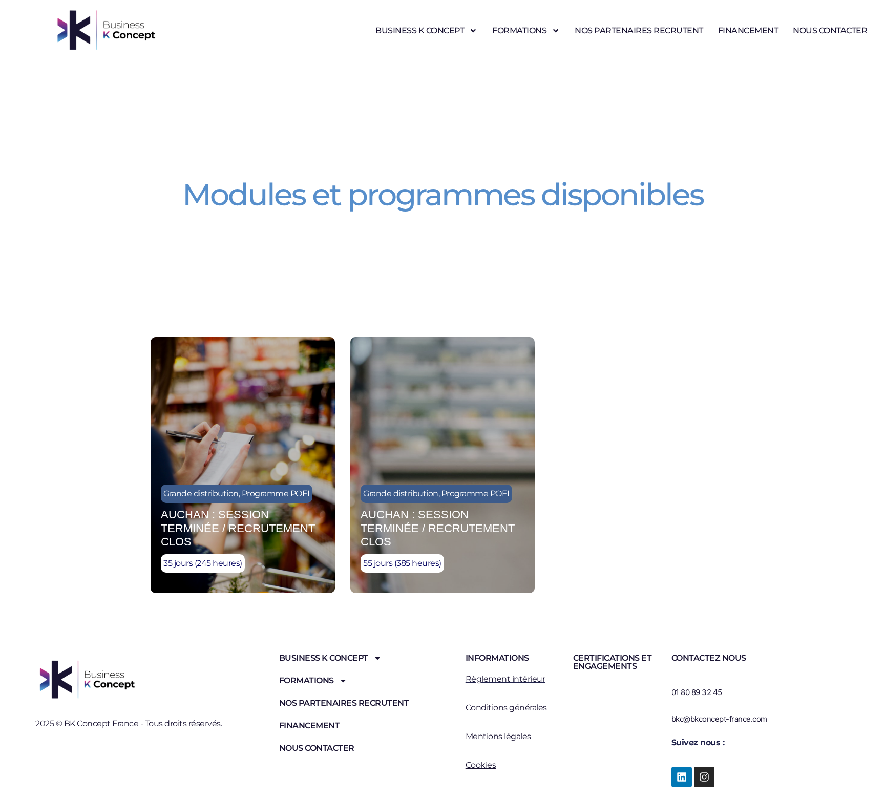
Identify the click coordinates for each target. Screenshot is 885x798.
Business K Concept (419, 30)
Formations (519, 30)
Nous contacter (830, 30)
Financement (748, 30)
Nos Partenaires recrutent (639, 30)
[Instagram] (704, 777)
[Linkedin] (681, 777)
